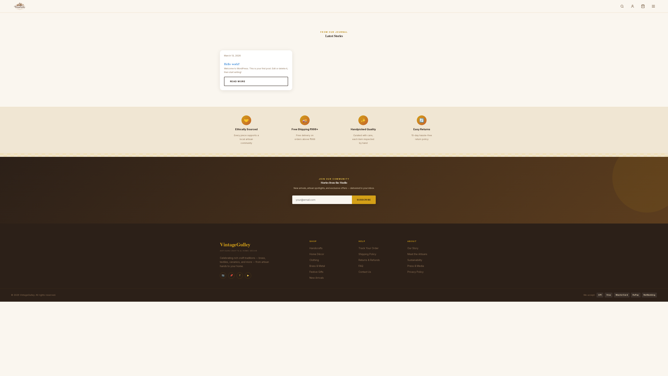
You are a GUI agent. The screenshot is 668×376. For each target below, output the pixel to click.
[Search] (622, 6)
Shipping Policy (367, 254)
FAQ (361, 265)
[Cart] (642, 6)
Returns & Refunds (369, 259)
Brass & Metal (317, 265)
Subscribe (364, 199)
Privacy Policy (415, 271)
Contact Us (365, 271)
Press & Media (415, 265)
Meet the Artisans (417, 254)
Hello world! (232, 64)
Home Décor (316, 254)
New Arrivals (316, 277)
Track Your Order (369, 248)
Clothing (314, 259)
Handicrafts (316, 248)
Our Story (412, 248)
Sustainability (414, 259)
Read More (237, 81)
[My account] (632, 6)
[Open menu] (653, 6)
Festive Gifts (316, 271)
